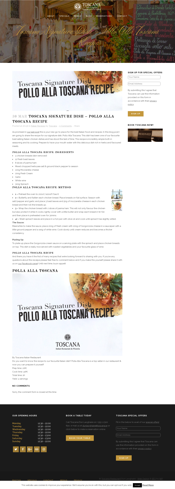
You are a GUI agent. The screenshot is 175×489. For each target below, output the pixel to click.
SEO (154, 479)
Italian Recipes (38, 126)
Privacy (78, 480)
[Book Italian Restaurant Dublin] (145, 135)
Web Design (143, 479)
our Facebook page (28, 263)
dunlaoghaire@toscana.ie (94, 425)
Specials (32, 480)
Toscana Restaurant (111, 479)
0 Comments (65, 126)
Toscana (53, 126)
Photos (16, 480)
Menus (63, 480)
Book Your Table (80, 438)
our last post (33, 132)
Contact (48, 480)
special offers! (152, 422)
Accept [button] (137, 485)
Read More (148, 485)
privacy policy (144, 448)
